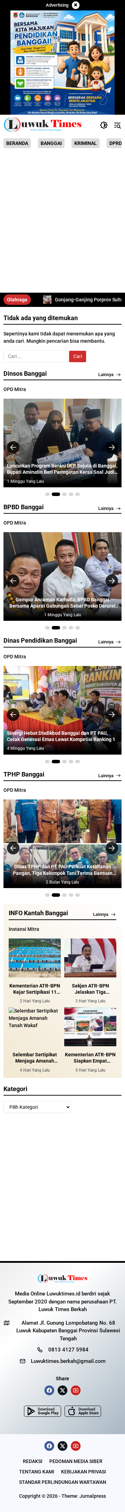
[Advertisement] (62, 223)
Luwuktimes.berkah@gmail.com (68, 1361)
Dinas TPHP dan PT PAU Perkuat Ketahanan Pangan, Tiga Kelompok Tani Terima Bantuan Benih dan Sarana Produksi (62, 870)
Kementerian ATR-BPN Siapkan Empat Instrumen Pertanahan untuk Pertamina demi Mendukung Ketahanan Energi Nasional (90, 1058)
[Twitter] (62, 1390)
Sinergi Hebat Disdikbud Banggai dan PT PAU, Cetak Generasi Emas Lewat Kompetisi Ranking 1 (61, 736)
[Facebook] (49, 1390)
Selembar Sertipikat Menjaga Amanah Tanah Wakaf (34, 1058)
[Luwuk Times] (42, 125)
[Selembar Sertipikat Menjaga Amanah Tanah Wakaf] (35, 1027)
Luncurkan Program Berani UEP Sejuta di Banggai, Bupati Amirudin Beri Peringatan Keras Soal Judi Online (62, 469)
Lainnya (106, 374)
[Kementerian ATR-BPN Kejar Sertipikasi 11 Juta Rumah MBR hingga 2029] (35, 958)
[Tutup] (76, 5)
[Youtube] (76, 1390)
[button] (104, 125)
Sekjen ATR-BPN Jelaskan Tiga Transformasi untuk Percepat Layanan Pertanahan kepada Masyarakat (90, 989)
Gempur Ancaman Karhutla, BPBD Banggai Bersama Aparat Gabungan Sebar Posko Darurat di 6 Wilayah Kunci (62, 603)
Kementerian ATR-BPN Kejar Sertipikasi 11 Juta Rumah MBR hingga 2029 (34, 989)
